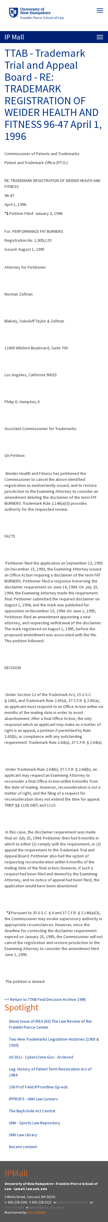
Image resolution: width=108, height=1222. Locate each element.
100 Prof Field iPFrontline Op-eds (38, 1087)
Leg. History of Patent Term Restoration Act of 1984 (50, 1072)
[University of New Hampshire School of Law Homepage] (54, 15)
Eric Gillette (37, 1212)
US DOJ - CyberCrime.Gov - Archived (41, 1057)
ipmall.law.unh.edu (73, 1202)
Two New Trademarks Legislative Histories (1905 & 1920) (54, 1042)
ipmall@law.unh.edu (45, 1207)
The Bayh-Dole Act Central (32, 1111)
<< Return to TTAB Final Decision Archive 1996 (45, 999)
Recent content (23, 1146)
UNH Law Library (23, 1134)
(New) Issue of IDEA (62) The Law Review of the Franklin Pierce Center (50, 1024)
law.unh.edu (14, 1207)
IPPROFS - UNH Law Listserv (33, 1099)
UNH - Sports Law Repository (34, 1122)
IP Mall (14, 37)
